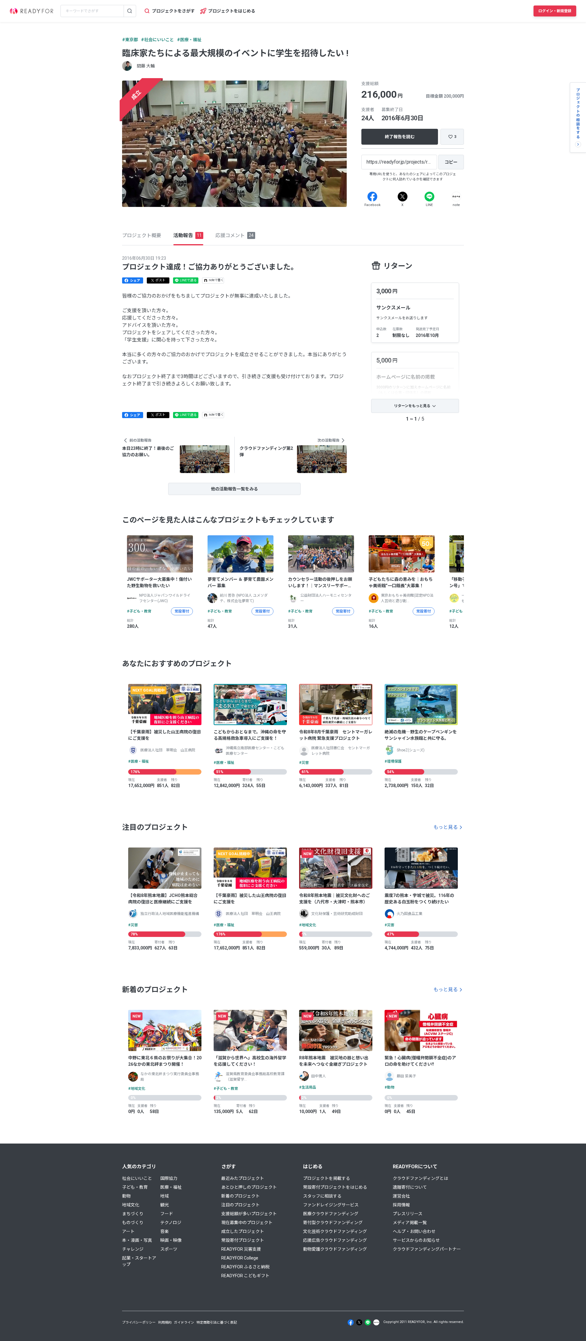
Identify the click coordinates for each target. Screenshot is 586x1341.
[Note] (456, 196)
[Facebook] (372, 196)
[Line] (429, 196)
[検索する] (130, 11)
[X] (402, 196)
